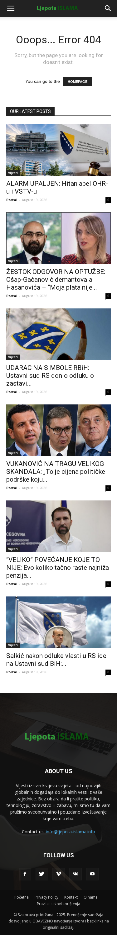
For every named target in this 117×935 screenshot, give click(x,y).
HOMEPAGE (77, 81)
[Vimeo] (58, 874)
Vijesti (13, 173)
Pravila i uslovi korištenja (58, 903)
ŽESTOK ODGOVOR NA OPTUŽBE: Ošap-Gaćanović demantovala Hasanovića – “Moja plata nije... (55, 279)
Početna (21, 897)
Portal (11, 199)
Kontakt (71, 897)
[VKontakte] (75, 874)
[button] (108, 8)
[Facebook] (25, 874)
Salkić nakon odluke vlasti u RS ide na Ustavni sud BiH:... (56, 659)
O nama (91, 897)
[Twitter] (42, 874)
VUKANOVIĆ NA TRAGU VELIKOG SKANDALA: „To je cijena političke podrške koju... (55, 471)
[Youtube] (92, 874)
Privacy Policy (46, 897)
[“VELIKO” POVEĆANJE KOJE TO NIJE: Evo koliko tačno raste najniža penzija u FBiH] (58, 526)
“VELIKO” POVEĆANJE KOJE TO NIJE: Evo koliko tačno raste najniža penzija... (57, 567)
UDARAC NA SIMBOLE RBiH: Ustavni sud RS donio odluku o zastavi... (50, 375)
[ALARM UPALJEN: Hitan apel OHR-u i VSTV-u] (58, 150)
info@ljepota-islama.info (70, 832)
